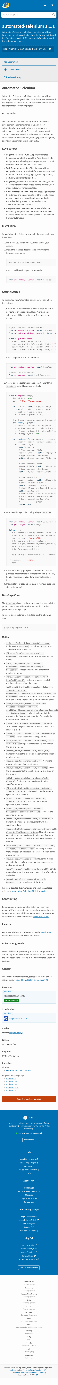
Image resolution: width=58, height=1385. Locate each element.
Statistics (29, 1195)
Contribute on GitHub (28, 1220)
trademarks (14, 1370)
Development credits (28, 1230)
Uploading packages (28, 1162)
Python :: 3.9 (11, 1084)
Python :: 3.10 (12, 1087)
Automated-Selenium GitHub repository (29, 891)
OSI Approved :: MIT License (18, 1070)
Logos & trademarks (29, 1198)
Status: (29, 1133)
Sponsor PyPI (29, 1227)
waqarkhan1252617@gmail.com (30, 979)
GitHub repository (41, 916)
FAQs (29, 1173)
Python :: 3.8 (11, 1081)
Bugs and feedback (29, 1216)
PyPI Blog (28, 1188)
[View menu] (45, 5)
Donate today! (29, 1140)
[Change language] (52, 5)
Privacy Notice (28, 1256)
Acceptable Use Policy (28, 1259)
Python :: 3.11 (12, 1090)
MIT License (46, 932)
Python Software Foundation (33, 1370)
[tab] (29, 62)
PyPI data (7, 991)
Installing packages (28, 1159)
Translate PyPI (28, 1223)
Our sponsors (29, 1202)
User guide (28, 1166)
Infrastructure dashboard (28, 1191)
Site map (43, 1372)
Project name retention (28, 1169)
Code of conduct (27, 1252)
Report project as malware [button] (29, 1099)
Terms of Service (27, 1245)
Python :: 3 (11, 1078)
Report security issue (29, 1248)
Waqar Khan (14, 1032)
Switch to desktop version (29, 1267)
